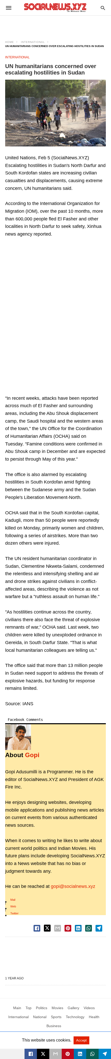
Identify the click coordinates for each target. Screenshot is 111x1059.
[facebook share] (37, 928)
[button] (55, 113)
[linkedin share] (78, 928)
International (33, 42)
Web (13, 906)
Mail (12, 899)
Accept (81, 1040)
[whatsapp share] (88, 928)
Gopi (32, 754)
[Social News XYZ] (55, 7)
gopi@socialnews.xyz (73, 886)
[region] (55, 24)
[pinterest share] (68, 928)
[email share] (57, 928)
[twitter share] (47, 928)
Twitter (14, 913)
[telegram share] (99, 928)
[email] (55, 1054)
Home (9, 42)
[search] (103, 8)
